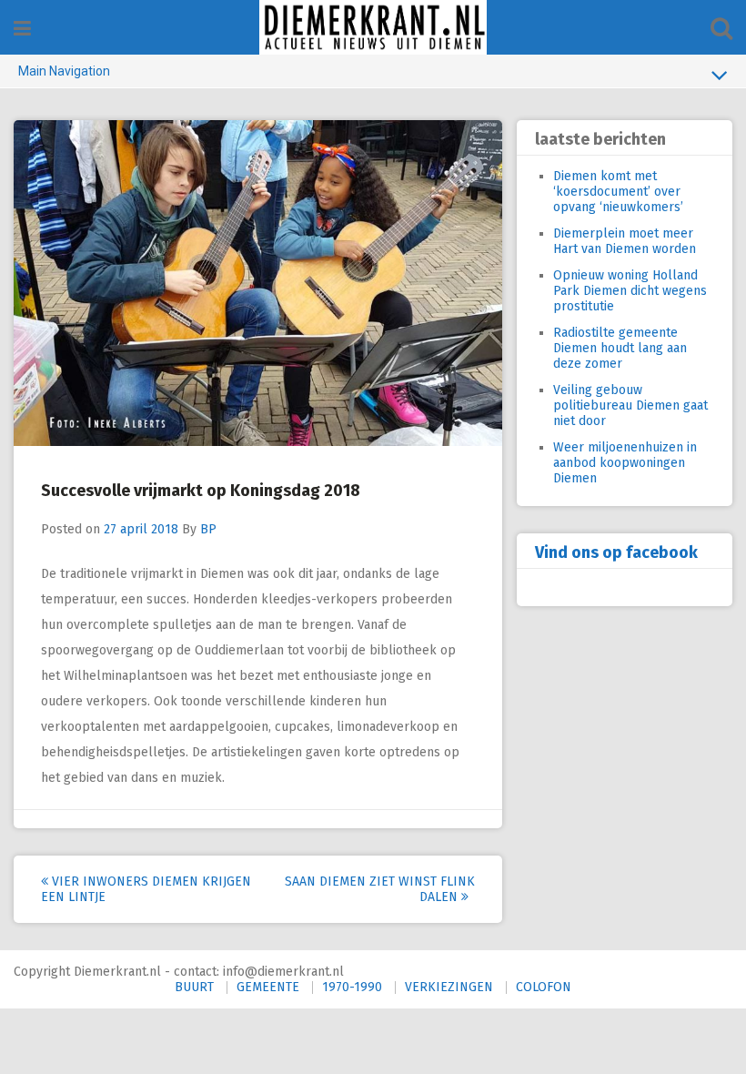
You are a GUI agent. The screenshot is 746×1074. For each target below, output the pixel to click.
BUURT (194, 987)
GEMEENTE (268, 987)
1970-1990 (352, 987)
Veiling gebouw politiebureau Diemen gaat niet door (630, 405)
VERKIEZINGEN (449, 987)
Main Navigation (64, 71)
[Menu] (22, 28)
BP (208, 529)
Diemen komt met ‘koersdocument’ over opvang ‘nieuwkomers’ (618, 191)
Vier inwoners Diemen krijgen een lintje (146, 889)
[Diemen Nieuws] (373, 27)
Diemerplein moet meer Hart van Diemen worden (624, 241)
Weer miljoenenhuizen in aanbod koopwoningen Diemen (625, 463)
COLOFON (543, 987)
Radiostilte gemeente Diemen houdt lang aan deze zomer (620, 348)
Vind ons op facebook (616, 552)
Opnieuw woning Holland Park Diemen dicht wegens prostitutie (630, 291)
